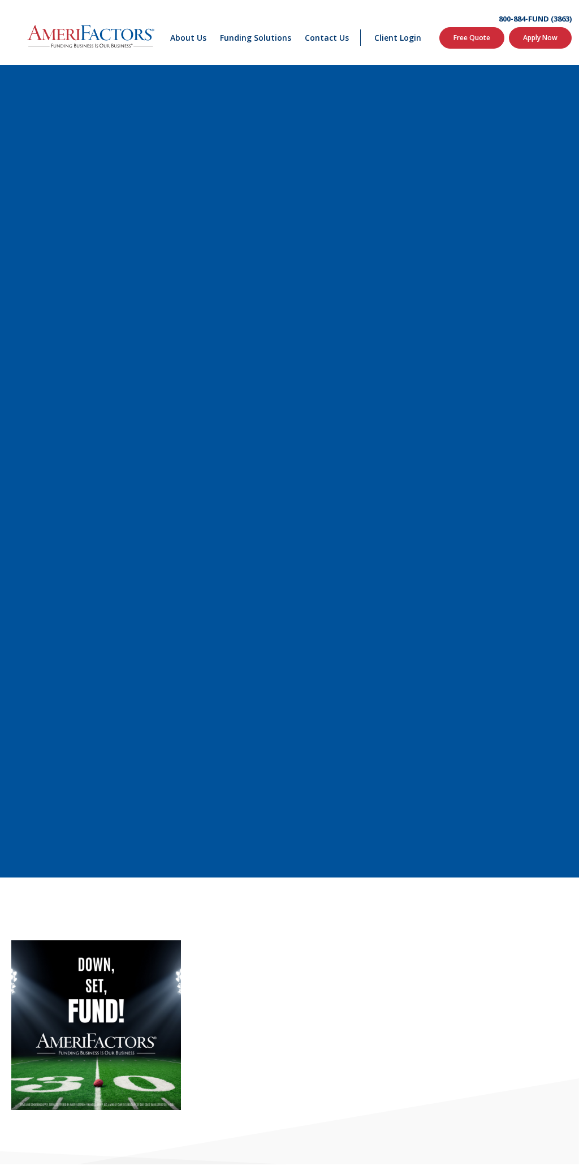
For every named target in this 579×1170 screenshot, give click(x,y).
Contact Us (327, 37)
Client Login (397, 37)
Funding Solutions (255, 37)
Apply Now (540, 37)
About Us (188, 37)
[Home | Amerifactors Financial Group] (90, 33)
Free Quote (471, 37)
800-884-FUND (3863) (535, 19)
